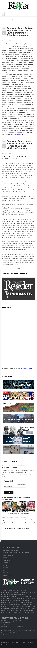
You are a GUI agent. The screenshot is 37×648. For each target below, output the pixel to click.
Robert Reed (7, 40)
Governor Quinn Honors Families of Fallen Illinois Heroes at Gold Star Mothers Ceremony (20, 145)
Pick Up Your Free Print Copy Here (13, 545)
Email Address (8, 486)
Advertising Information (10, 550)
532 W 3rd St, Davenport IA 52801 (11, 621)
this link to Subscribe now (17, 528)
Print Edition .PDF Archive (11, 547)
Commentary (7, 560)
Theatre (5, 562)
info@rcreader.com (7, 625)
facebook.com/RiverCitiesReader (11, 633)
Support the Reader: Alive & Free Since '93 (16, 552)
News (5, 557)
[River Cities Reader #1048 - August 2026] (18, 337)
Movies (5, 568)
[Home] (18, 6)
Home (4, 20)
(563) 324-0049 (5, 623)
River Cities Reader (26, 368)
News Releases (7, 575)
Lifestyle (5, 573)
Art (4, 570)
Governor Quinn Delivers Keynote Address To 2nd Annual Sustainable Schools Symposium (20, 31)
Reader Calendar (8, 555)
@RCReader (4, 635)
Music (5, 565)
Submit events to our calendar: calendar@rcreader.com (18, 631)
